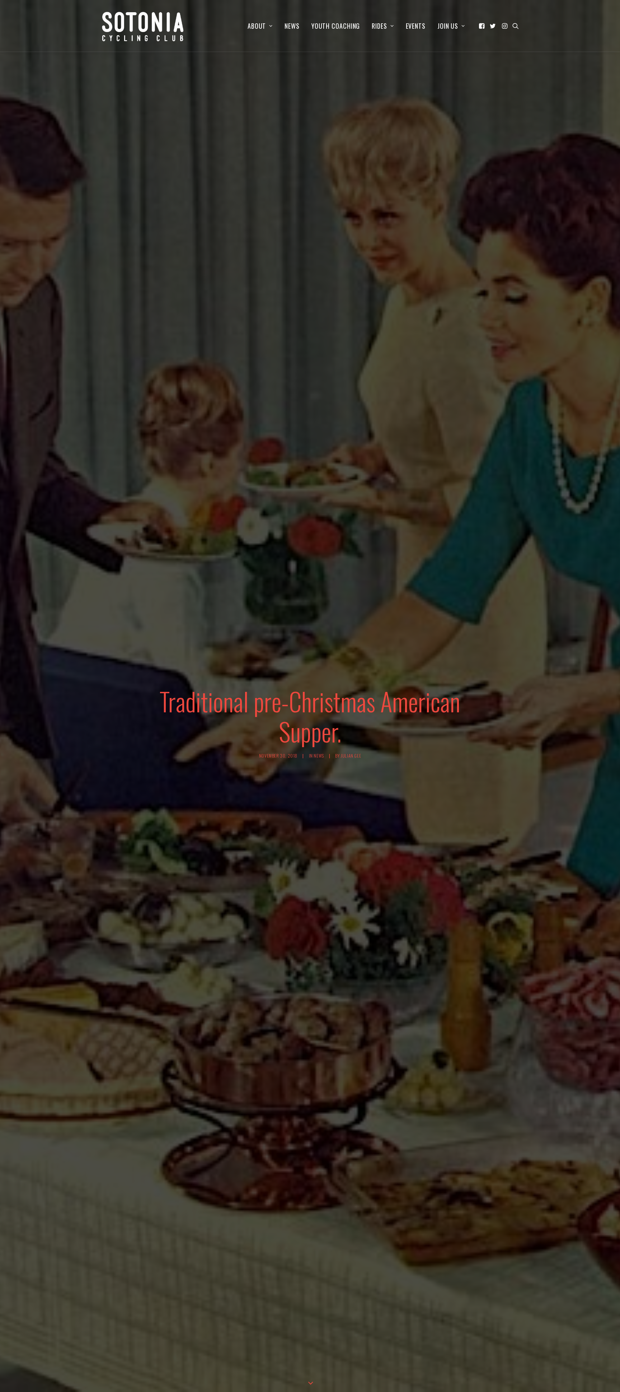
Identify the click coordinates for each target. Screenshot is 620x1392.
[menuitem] (260, 26)
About (257, 26)
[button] (482, 26)
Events (416, 26)
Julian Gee (350, 756)
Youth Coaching (335, 26)
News (292, 26)
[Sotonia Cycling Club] (143, 26)
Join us (447, 26)
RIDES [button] (379, 26)
